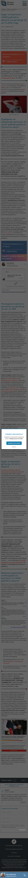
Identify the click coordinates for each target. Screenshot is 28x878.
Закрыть (14, 446)
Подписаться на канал (14, 443)
